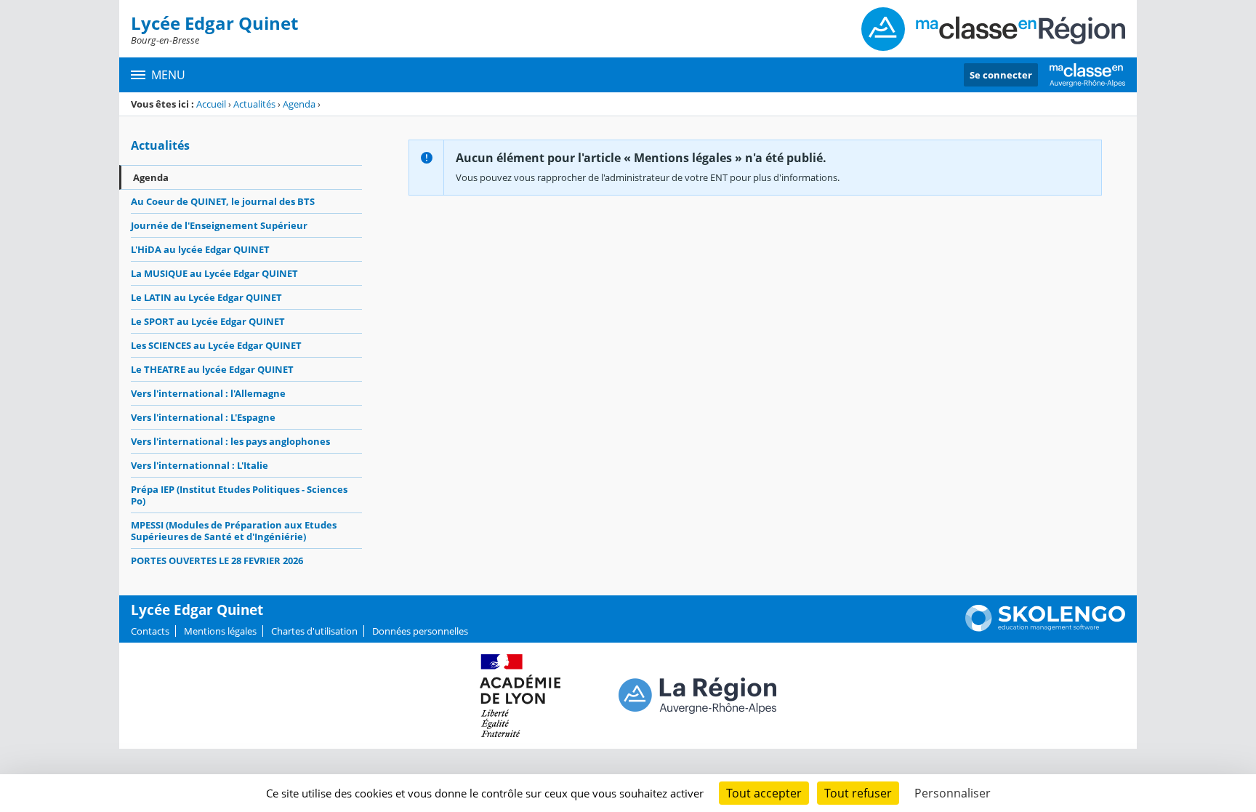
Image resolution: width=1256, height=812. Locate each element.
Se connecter (1001, 74)
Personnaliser (952, 793)
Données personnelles (420, 631)
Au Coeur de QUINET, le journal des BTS (223, 201)
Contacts (150, 631)
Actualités (254, 103)
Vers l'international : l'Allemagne (208, 393)
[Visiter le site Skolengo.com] (1045, 628)
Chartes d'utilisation (314, 631)
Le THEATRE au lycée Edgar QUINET (212, 369)
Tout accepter (764, 793)
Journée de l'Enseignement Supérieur (219, 225)
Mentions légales (220, 631)
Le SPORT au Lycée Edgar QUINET (208, 321)
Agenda (299, 103)
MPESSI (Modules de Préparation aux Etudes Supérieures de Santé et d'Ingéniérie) (234, 530)
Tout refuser (858, 793)
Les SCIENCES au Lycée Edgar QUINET (216, 345)
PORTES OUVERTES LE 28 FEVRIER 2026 (217, 560)
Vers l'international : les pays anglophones (230, 441)
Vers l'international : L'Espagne (203, 417)
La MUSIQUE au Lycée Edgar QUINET (214, 273)
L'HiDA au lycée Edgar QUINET (200, 249)
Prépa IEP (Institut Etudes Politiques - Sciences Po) (239, 495)
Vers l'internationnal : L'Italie (199, 465)
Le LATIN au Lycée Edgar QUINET (206, 297)
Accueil (211, 103)
